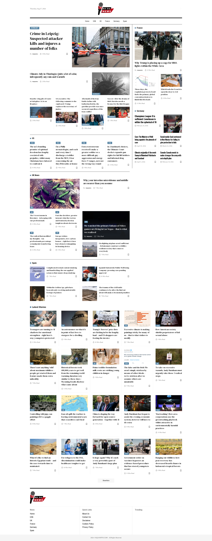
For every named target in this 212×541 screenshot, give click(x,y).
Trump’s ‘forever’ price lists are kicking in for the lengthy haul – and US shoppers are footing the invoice (106, 333)
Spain (34, 263)
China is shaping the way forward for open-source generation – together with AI (106, 417)
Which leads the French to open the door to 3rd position (171, 92)
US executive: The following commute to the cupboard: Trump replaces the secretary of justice (66, 103)
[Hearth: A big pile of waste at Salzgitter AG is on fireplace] (41, 112)
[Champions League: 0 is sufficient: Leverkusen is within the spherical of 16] (173, 123)
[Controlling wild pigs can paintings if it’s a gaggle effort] (43, 403)
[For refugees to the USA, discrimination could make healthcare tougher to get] (74, 447)
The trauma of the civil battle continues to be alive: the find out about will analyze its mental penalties (114, 290)
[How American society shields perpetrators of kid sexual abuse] (169, 319)
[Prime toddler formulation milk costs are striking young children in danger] (106, 357)
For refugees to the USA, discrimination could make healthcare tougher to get (73, 460)
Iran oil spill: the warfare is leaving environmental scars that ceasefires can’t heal (74, 417)
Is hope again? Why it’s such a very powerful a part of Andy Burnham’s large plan (105, 460)
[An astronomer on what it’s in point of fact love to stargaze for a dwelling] (74, 319)
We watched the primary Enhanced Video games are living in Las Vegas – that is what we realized (105, 229)
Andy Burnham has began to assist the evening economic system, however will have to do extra (137, 418)
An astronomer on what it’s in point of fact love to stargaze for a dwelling (73, 332)
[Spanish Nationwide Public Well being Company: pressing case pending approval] (89, 273)
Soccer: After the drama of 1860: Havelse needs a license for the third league (118, 101)
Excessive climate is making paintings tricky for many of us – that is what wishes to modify (136, 333)
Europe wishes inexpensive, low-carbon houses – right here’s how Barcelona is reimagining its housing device (65, 241)
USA (32, 143)
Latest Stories (39, 307)
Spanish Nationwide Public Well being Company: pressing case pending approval (114, 270)
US (33, 138)
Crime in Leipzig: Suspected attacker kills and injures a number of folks (46, 41)
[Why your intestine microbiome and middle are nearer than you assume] (55, 194)
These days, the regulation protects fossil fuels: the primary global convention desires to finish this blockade (145, 94)
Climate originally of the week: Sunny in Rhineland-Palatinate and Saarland (145, 155)
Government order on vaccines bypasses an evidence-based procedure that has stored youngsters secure (136, 463)
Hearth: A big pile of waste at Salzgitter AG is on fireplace (40, 101)
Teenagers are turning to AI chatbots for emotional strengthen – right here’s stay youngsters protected (42, 333)
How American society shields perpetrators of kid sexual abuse (168, 332)
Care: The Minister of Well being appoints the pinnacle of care (145, 139)
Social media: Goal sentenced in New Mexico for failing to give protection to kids (170, 139)
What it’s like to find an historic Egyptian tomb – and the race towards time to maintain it (43, 462)
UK (32, 207)
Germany (34, 28)
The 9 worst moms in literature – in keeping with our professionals (41, 218)
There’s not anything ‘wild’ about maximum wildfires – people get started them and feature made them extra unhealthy (43, 373)
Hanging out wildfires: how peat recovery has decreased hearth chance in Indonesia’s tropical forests (168, 462)
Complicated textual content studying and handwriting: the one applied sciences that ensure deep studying (61, 270)
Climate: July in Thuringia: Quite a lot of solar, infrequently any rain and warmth (53, 75)
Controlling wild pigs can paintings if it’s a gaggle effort (41, 417)
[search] (178, 9)
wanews (35, 54)
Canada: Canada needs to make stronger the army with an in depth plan (170, 155)
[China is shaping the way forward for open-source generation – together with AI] (106, 403)
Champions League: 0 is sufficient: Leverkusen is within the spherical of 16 (145, 119)
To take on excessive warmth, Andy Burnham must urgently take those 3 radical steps (169, 371)
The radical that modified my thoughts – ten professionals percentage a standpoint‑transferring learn (40, 241)
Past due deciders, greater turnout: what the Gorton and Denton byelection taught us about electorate (66, 219)
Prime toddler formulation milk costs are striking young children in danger (106, 370)
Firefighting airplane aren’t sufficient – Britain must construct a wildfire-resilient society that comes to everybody (114, 247)
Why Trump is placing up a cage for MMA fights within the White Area (156, 64)
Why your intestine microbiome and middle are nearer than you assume (105, 182)
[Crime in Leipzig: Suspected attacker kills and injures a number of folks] (101, 47)
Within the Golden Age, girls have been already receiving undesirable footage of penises (60, 290)
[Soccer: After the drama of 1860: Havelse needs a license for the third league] (118, 112)
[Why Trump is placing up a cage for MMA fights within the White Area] (158, 45)
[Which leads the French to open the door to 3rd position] (171, 80)
